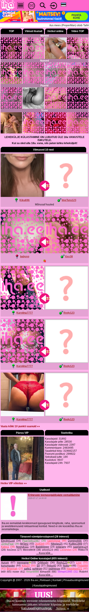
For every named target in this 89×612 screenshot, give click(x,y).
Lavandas (66, 549)
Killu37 (26, 565)
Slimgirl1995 (64, 571)
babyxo (24, 256)
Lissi (78, 562)
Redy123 (69, 312)
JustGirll (39, 543)
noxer (16, 571)
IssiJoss (11, 549)
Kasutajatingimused (45, 585)
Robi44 (83, 571)
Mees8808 (29, 549)
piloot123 (47, 549)
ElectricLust (8, 540)
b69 (3, 571)
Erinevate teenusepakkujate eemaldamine (54, 495)
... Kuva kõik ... (44, 553)
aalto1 (27, 568)
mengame (23, 562)
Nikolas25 (57, 543)
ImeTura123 (69, 200)
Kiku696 (24, 200)
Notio (66, 565)
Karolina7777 (24, 312)
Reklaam (45, 580)
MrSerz (24, 543)
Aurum (5, 562)
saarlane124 (80, 546)
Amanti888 (32, 571)
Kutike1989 (75, 543)
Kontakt (56, 580)
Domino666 (75, 540)
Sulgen (60, 608)
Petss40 (51, 565)
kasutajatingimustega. (36, 608)
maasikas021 (74, 568)
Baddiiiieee (42, 546)
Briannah (12, 568)
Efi (38, 565)
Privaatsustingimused (76, 580)
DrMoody (43, 562)
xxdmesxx (54, 568)
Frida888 (82, 565)
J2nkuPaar (7, 543)
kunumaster (8, 565)
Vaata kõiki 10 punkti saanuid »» (20, 426)
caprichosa (53, 540)
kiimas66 (45, 571)
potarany (61, 546)
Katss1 (5, 546)
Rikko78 (83, 549)
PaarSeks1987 (31, 540)
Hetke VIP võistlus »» (14, 483)
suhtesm (37, 568)
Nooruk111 (22, 546)
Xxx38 (69, 256)
